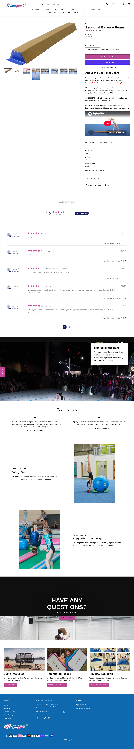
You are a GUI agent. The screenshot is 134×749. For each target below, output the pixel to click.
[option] (41, 44)
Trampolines (96, 9)
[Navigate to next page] (74, 327)
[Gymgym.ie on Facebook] (41, 718)
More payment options (108, 67)
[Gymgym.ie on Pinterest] (48, 718)
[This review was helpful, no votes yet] (121, 243)
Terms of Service (9, 711)
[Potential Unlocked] (67, 659)
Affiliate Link (8, 718)
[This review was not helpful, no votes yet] (125, 243)
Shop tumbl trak (99, 685)
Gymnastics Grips (78, 9)
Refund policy (8, 715)
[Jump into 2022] (24, 659)
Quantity (89, 45)
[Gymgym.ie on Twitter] (45, 718)
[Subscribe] (64, 711)
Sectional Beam (92, 49)
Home (87, 24)
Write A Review (82, 213)
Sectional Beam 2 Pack (110, 49)
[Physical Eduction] (109, 659)
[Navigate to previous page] (60, 327)
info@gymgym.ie (84, 708)
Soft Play (53, 12)
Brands (35, 9)
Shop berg (10, 685)
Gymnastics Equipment (54, 9)
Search (6, 705)
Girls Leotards (69, 12)
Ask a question (94, 178)
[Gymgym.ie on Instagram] (37, 718)
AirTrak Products (57, 685)
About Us (7, 708)
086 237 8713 (113, 4)
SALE (82, 12)
